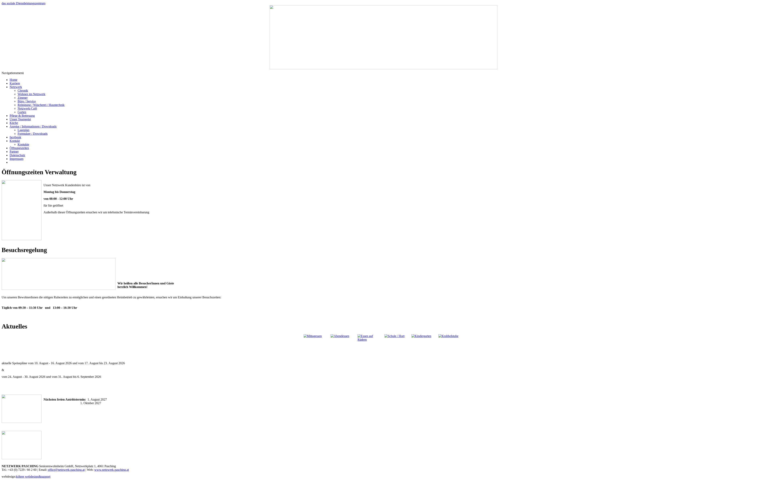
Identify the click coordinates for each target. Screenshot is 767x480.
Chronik (23, 90)
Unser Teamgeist (20, 119)
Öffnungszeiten (19, 148)
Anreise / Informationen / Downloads (33, 126)
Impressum (16, 158)
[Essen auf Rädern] (370, 346)
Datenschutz (17, 155)
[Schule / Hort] (396, 346)
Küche (14, 123)
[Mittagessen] (316, 346)
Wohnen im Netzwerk (31, 94)
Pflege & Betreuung (22, 115)
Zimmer (23, 97)
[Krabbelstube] (450, 346)
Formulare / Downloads (33, 133)
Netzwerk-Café (27, 108)
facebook (15, 137)
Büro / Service (27, 101)
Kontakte (23, 144)
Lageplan (23, 130)
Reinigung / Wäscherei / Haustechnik (41, 105)
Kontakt (15, 141)
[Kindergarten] (423, 346)
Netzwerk (16, 87)
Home (13, 79)
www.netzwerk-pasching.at (111, 469)
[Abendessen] (343, 346)
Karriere (15, 83)
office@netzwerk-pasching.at (66, 469)
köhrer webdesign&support (33, 476)
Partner (14, 151)
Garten (22, 112)
